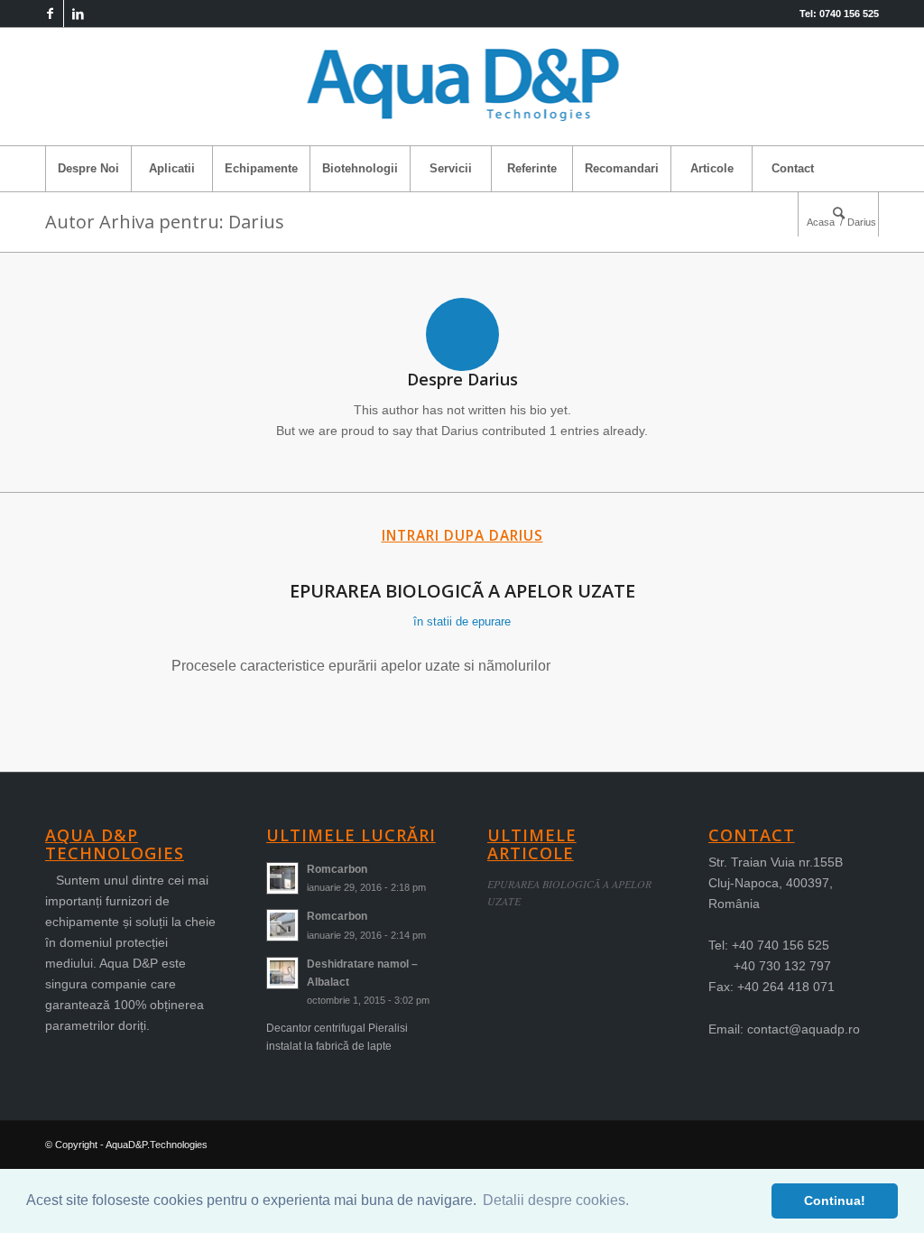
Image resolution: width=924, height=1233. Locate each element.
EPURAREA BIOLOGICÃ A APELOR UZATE (462, 591)
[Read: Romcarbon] (282, 878)
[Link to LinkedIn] (77, 13)
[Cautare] (838, 213)
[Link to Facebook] (50, 13)
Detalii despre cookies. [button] (556, 1200)
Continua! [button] (834, 1200)
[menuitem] (88, 168)
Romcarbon (337, 869)
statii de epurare (469, 621)
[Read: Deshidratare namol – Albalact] (282, 973)
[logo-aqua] (462, 86)
